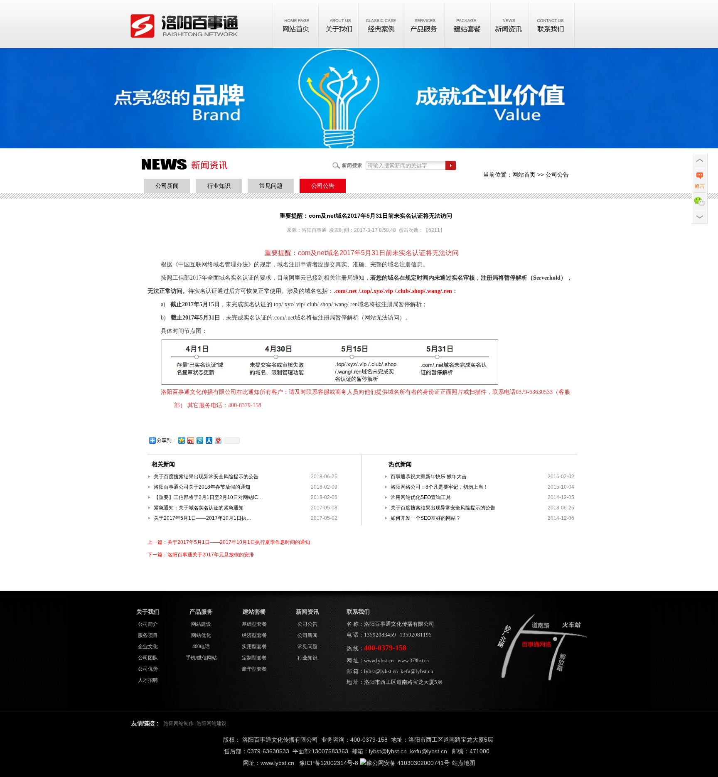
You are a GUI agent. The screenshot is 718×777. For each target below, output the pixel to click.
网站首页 (524, 174)
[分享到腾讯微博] (199, 440)
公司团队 (148, 658)
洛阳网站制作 (179, 723)
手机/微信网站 (201, 658)
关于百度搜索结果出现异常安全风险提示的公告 (206, 476)
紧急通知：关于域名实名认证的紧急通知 (198, 508)
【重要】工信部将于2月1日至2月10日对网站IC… (208, 497)
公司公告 (322, 185)
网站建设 (201, 624)
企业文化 (148, 646)
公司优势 (148, 669)
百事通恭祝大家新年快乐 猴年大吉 (429, 476)
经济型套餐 (254, 635)
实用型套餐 (254, 646)
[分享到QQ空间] (181, 440)
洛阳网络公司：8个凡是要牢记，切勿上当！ (439, 487)
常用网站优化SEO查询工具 (421, 497)
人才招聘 (148, 680)
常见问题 (271, 185)
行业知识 (219, 185)
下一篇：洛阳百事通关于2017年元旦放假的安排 (201, 555)
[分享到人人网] (208, 440)
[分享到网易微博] (217, 440)
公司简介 (148, 624)
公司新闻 (167, 185)
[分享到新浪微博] (190, 440)
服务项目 (148, 635)
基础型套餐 (254, 624)
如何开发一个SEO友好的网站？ (426, 518)
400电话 (201, 646)
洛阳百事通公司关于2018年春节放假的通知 (202, 487)
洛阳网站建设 (211, 723)
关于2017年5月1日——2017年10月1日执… (202, 518)
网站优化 (201, 635)
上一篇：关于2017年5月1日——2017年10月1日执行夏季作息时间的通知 (229, 542)
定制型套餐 (254, 658)
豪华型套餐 (254, 669)
